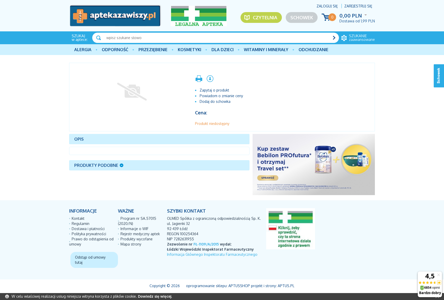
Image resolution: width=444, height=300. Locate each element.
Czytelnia (265, 17)
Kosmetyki (189, 49)
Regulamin (80, 223)
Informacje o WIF (135, 228)
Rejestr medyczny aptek (140, 234)
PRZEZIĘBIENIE (153, 49)
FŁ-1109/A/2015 (206, 244)
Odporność (115, 49)
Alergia (82, 49)
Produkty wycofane (137, 239)
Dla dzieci (222, 49)
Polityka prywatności (89, 234)
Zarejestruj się (358, 6)
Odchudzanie (313, 49)
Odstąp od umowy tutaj (90, 260)
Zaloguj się (327, 6)
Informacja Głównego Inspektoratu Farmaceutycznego (212, 254)
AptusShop (239, 286)
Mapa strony (131, 244)
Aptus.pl (286, 286)
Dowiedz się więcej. (155, 296)
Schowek (301, 17)
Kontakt (78, 218)
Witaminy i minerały (266, 49)
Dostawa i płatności (88, 228)
